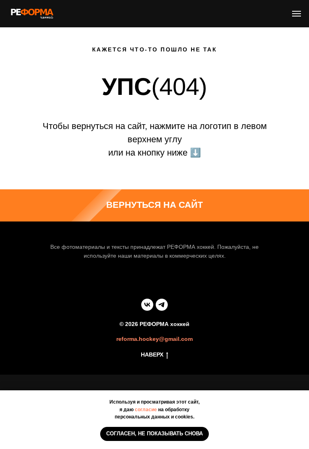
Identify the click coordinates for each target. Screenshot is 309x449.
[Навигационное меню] (296, 13)
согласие (146, 409)
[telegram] (162, 305)
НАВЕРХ (152, 354)
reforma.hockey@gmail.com (154, 339)
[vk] (147, 305)
